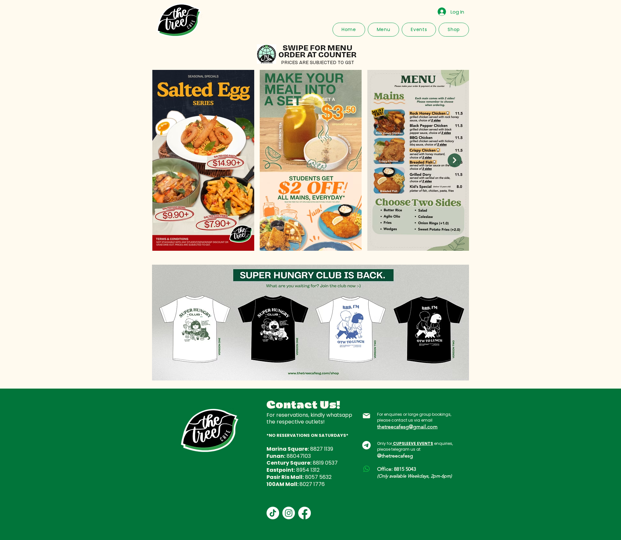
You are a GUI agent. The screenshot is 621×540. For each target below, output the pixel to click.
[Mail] (366, 416)
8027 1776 (312, 484)
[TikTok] (273, 513)
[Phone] (366, 469)
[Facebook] (304, 513)
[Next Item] (455, 160)
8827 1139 (321, 449)
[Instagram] (288, 513)
